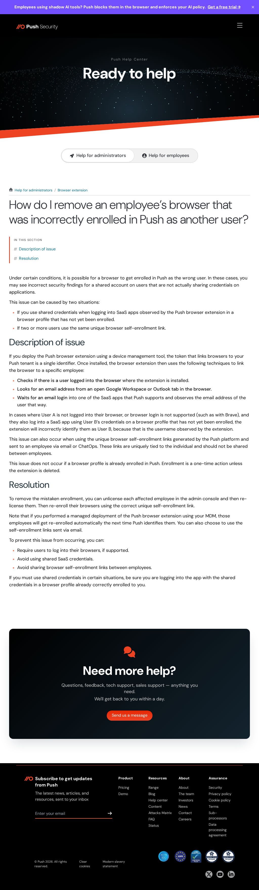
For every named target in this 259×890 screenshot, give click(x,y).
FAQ (151, 819)
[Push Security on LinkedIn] (231, 874)
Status (153, 825)
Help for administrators (33, 190)
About (183, 787)
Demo (123, 794)
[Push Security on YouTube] (220, 874)
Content (155, 806)
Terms (214, 806)
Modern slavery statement (114, 864)
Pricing (123, 787)
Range (153, 787)
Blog (151, 794)
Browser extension (73, 190)
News (183, 806)
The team (186, 794)
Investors (186, 800)
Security (215, 787)
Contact (185, 813)
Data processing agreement (218, 829)
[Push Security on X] (208, 874)
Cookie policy (220, 800)
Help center (158, 800)
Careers (185, 819)
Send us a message (129, 715)
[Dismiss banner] (253, 7)
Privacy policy (220, 794)
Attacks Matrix (160, 813)
